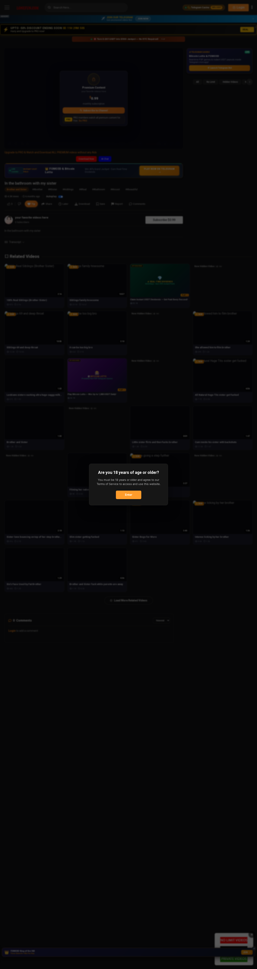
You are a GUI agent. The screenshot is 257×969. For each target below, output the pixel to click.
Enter (128, 494)
